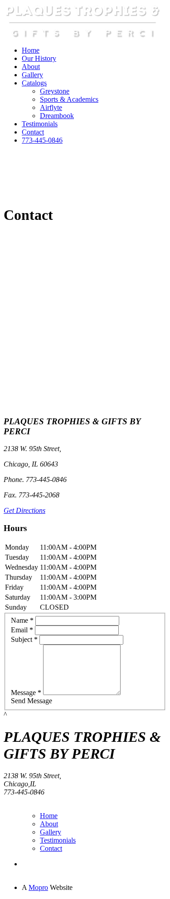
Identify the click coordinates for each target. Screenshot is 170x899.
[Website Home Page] (83, 36)
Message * (26, 692)
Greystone (54, 91)
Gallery (32, 75)
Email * (22, 630)
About (31, 66)
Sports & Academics (69, 99)
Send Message (31, 701)
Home (30, 50)
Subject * (24, 639)
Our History (39, 58)
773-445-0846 (42, 140)
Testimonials (40, 124)
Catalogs (34, 83)
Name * (22, 620)
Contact (33, 132)
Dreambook (57, 115)
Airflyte (51, 107)
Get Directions (24, 510)
